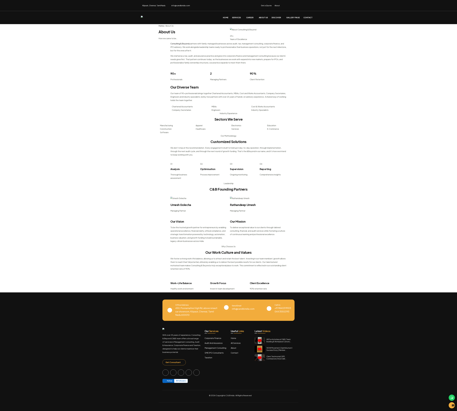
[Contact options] (452, 405)
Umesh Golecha (180, 205)
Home (161, 26)
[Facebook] (287, 5)
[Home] (144, 17)
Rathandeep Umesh (243, 205)
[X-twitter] (296, 5)
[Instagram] (305, 5)
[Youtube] (196, 372)
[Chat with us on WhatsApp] (452, 398)
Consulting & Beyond (179, 43)
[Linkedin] (315, 5)
